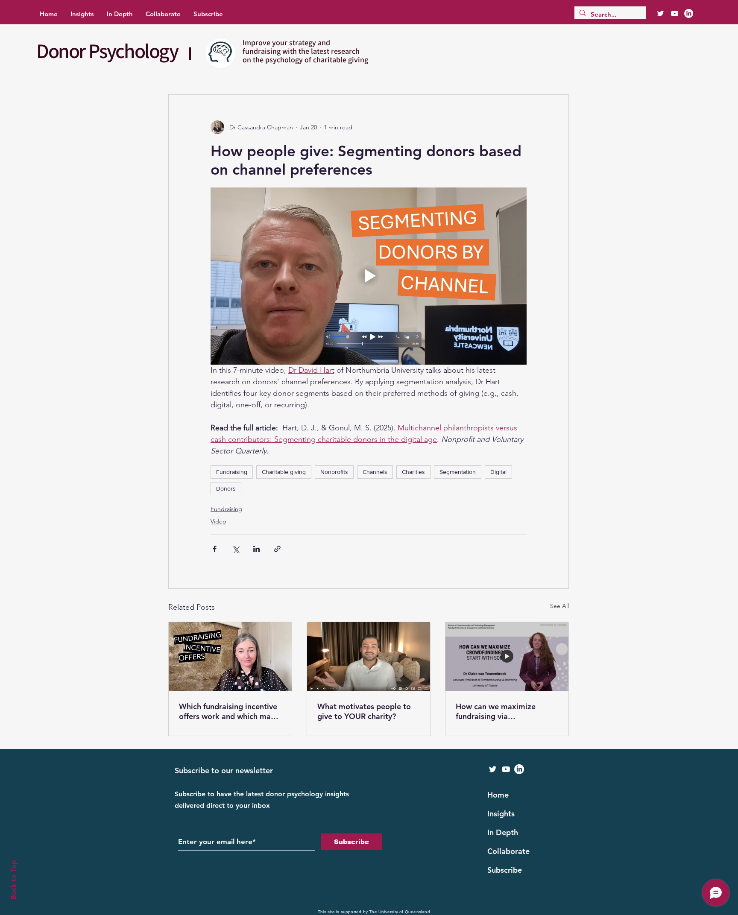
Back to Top (13, 880)
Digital (498, 471)
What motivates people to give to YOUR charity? (364, 711)
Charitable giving (284, 471)
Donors (226, 488)
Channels (375, 471)
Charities (413, 471)
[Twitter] (660, 13)
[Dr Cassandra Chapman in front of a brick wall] (230, 656)
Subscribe (504, 870)
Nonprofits (334, 471)
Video (218, 521)
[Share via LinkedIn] (256, 549)
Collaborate (508, 851)
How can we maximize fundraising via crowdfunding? (496, 711)
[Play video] (369, 276)
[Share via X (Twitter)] (235, 549)
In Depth (502, 832)
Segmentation (457, 471)
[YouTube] (674, 13)
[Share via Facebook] (215, 549)
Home (498, 795)
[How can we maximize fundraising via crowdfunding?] (506, 656)
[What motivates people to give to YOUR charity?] (368, 656)
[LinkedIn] (688, 13)
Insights (501, 814)
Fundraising (231, 471)
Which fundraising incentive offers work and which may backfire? (228, 711)
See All (559, 606)
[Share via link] (277, 549)
